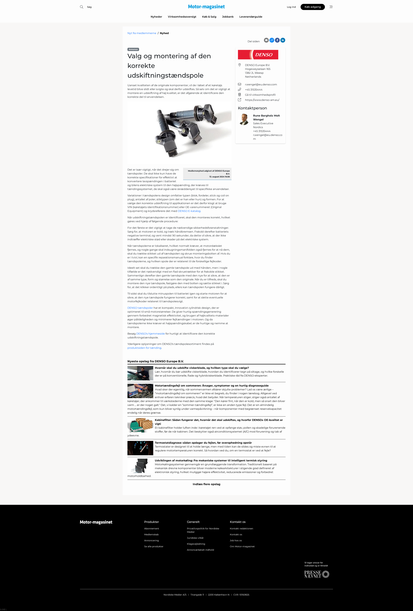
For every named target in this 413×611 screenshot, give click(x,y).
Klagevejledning (196, 543)
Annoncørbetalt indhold (200, 549)
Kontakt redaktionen (241, 528)
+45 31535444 (253, 89)
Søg (89, 6)
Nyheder (156, 16)
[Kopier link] (271, 40)
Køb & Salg (209, 16)
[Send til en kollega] (266, 40)
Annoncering (151, 540)
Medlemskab (151, 534)
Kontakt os (236, 534)
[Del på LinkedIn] (282, 40)
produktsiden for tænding (144, 347)
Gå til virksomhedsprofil (260, 94)
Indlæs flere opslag (206, 484)
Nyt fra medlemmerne (141, 33)
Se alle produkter (153, 546)
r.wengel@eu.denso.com (261, 84)
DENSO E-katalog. (189, 211)
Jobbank (228, 16)
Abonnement (151, 528)
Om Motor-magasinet (242, 546)
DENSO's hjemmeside (150, 333)
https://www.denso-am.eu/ (262, 100)
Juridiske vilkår (195, 537)
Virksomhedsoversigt (182, 16)
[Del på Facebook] (277, 40)
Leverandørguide (250, 16)
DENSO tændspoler (140, 307)
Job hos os (236, 540)
